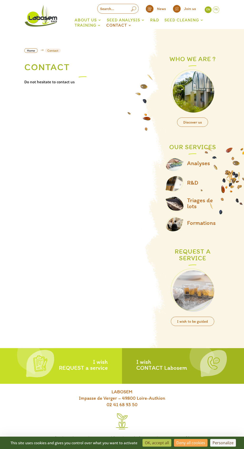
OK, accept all (157, 442)
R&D (154, 20)
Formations (201, 222)
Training (85, 25)
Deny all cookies (190, 442)
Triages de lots (200, 203)
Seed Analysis (123, 20)
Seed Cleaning (181, 20)
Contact (116, 25)
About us (86, 20)
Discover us (192, 122)
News (161, 8)
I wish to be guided (192, 321)
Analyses (198, 163)
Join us (190, 8)
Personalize (223, 442)
